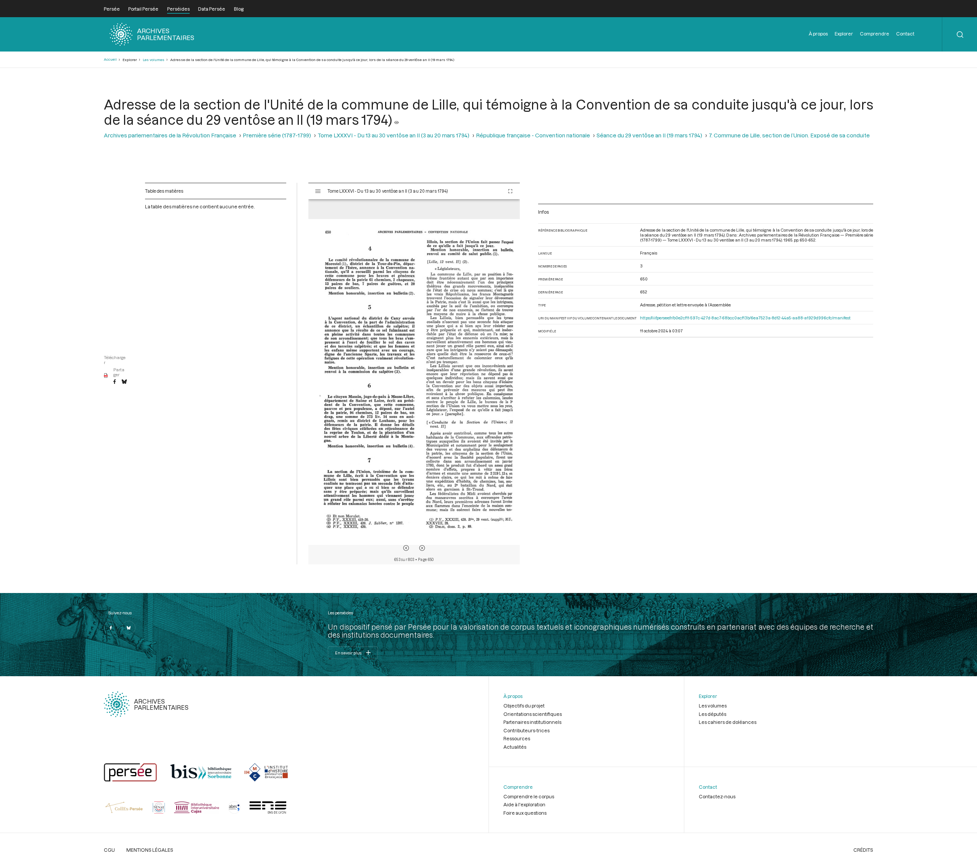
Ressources (516, 738)
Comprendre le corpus (528, 796)
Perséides (178, 8)
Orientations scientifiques (532, 714)
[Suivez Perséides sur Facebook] (111, 628)
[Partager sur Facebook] (114, 382)
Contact (905, 33)
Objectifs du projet (524, 705)
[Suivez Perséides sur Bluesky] (128, 628)
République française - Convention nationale (533, 135)
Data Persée (211, 8)
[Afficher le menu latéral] (318, 191)
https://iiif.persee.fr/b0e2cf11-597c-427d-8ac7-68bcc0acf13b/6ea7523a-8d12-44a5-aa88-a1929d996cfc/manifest (745, 317)
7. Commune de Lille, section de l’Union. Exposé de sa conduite (789, 135)
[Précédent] (406, 548)
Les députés (712, 714)
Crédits (863, 849)
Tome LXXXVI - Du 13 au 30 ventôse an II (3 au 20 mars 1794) (393, 135)
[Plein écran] (510, 191)
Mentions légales (149, 849)
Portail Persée (143, 8)
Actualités (514, 746)
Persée (112, 8)
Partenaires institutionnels (532, 722)
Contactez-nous (717, 796)
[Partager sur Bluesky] (124, 382)
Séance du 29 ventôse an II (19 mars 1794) (649, 135)
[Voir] (396, 119)
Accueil (110, 59)
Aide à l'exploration (524, 804)
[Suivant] (422, 548)
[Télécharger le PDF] (106, 376)
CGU (109, 849)
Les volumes (153, 60)
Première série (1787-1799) (277, 135)
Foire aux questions (525, 812)
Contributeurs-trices (526, 730)
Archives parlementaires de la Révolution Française (170, 135)
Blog (238, 8)
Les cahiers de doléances (727, 722)
